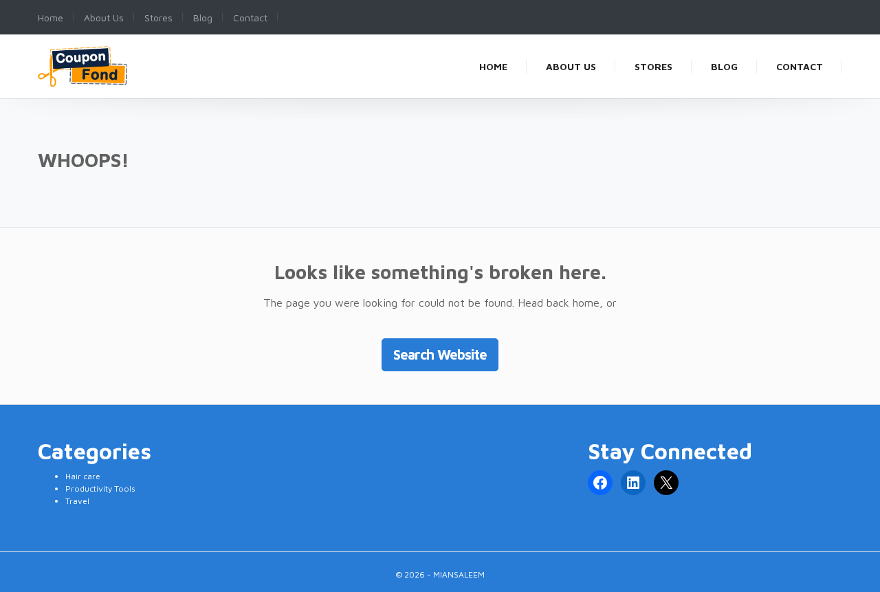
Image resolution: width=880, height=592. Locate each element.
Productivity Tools (100, 488)
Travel (77, 501)
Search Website (440, 354)
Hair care (82, 476)
